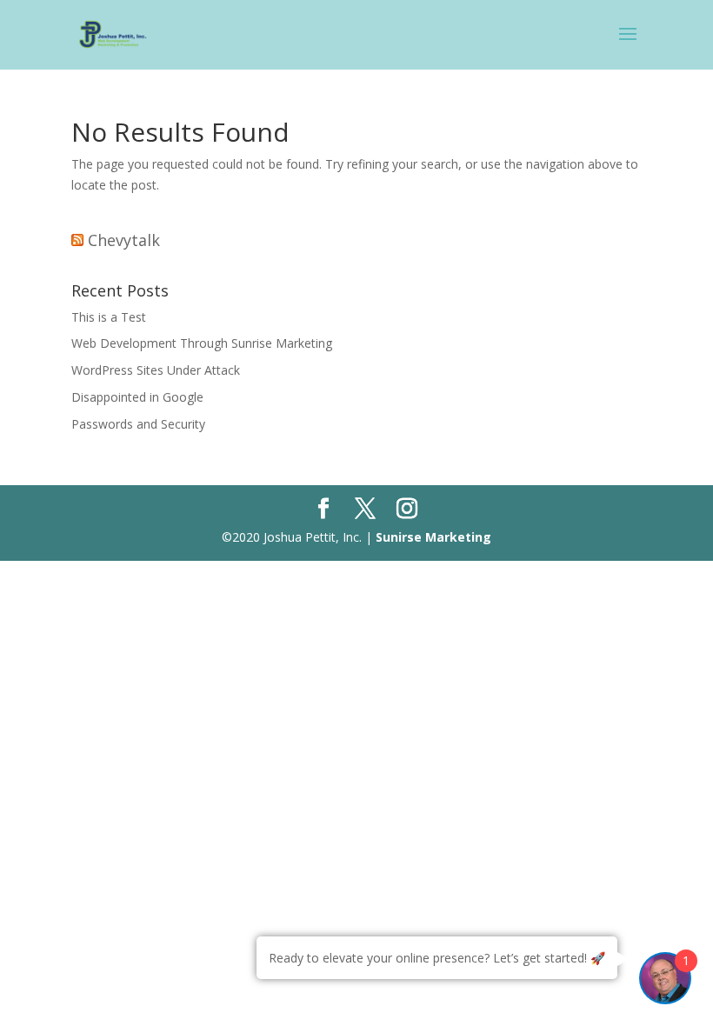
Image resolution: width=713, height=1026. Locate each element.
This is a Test (108, 317)
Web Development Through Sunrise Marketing (201, 343)
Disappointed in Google (137, 397)
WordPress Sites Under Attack (155, 370)
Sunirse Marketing (433, 537)
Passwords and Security (138, 424)
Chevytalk (124, 240)
